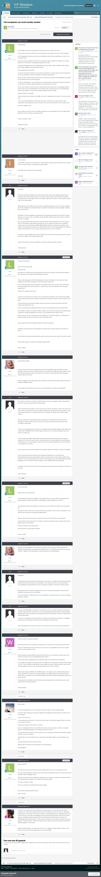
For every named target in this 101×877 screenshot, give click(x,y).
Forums (7, 13)
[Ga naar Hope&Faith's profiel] (10, 707)
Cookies (33, 868)
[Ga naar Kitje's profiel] (76, 153)
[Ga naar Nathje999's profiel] (76, 131)
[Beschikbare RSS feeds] (97, 863)
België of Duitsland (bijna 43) (85, 181)
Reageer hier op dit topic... (19, 850)
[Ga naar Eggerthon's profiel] (76, 114)
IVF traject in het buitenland (85, 166)
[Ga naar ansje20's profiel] (76, 174)
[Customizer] (95, 5)
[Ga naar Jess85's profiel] (76, 67)
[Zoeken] (98, 13)
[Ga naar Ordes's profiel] (76, 182)
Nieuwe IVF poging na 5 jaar (85, 159)
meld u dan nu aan (53, 842)
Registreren (89, 5)
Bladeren (59, 13)
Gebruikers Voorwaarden (7, 875)
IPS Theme (3, 867)
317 (10, 823)
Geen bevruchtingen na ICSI (85, 95)
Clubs (35, 13)
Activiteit (26, 13)
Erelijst (50, 13)
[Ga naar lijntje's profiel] (5, 27)
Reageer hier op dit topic (63, 34)
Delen (57, 27)
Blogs (42, 13)
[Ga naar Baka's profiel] (76, 96)
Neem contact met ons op (24, 868)
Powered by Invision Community (93, 868)
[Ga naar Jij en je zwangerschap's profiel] (76, 48)
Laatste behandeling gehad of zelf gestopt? (26, 28)
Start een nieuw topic (45, 34)
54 (10, 58)
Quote (23, 128)
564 (10, 652)
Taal (2, 868)
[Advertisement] (30, 143)
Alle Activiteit (16, 13)
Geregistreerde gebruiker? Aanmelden (74, 5)
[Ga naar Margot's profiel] (10, 813)
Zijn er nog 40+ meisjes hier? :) (86, 130)
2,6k (10, 374)
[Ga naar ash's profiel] (76, 160)
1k (10, 173)
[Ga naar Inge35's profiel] (10, 163)
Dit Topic (92, 13)
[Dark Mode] (98, 5)
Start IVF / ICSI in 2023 (84, 113)
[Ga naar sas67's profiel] (10, 364)
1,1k (10, 717)
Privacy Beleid (14, 868)
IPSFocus (10, 867)
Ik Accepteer (94, 874)
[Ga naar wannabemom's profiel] (10, 642)
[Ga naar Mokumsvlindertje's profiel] (76, 167)
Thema (7, 868)
